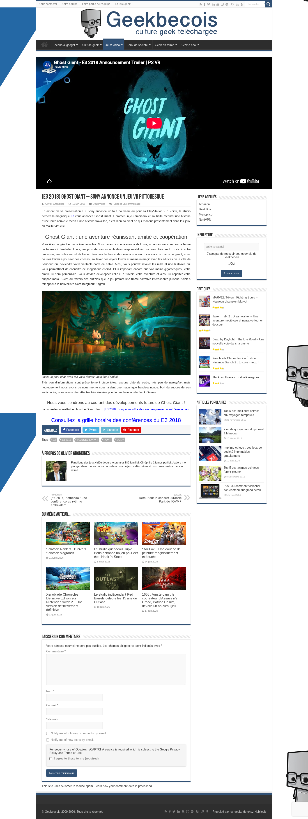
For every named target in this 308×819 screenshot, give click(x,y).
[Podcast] (241, 4)
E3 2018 (66, 439)
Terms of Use (73, 753)
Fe (72, 216)
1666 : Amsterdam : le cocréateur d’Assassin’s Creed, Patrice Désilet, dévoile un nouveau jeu (159, 600)
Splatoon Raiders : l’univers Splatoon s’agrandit (66, 551)
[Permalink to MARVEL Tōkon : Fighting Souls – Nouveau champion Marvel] (204, 301)
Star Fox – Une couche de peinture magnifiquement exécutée (161, 553)
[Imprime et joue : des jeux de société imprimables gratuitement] (210, 453)
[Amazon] (237, 4)
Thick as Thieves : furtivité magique (235, 377)
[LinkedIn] (213, 4)
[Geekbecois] (154, 24)
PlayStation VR (87, 439)
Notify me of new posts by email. (72, 739)
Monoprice (205, 214)
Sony (120, 439)
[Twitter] (209, 4)
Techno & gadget (64, 45)
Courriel (52, 705)
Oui (233, 263)
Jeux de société (137, 45)
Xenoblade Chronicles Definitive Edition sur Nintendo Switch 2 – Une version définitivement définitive (64, 602)
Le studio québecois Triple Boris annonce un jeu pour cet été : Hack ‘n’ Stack (116, 553)
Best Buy (205, 209)
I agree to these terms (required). (76, 758)
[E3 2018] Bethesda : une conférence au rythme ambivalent (69, 500)
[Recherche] (268, 4)
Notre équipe (70, 4)
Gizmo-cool (189, 45)
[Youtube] (218, 4)
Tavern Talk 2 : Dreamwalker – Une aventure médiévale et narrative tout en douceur (237, 320)
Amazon (204, 204)
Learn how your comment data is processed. (124, 786)
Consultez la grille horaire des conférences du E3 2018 (116, 420)
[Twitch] (232, 4)
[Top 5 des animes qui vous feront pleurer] (210, 473)
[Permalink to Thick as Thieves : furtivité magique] (204, 381)
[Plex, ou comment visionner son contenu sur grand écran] (210, 491)
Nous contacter (48, 4)
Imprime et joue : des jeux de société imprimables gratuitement (243, 451)
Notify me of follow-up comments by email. (79, 733)
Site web (51, 719)
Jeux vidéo (113, 45)
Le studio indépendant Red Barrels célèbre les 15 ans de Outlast (115, 598)
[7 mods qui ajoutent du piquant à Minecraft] (210, 435)
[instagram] (222, 4)
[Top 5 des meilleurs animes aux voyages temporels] (210, 416)
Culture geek (90, 45)
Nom (50, 691)
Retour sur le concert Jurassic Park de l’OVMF (160, 498)
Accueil (44, 44)
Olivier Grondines (54, 203)
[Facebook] (204, 4)
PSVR (107, 439)
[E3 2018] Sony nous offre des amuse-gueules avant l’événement (146, 409)
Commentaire (56, 651)
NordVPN (205, 219)
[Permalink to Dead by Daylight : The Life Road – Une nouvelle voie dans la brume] (204, 343)
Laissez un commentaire (127, 203)
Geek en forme (164, 45)
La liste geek (123, 4)
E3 (54, 439)
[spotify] (227, 4)
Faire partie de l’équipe (96, 4)
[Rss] (200, 4)
